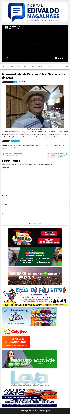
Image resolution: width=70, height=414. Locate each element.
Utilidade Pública (38, 66)
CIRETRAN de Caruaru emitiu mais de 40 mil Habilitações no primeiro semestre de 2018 (56, 155)
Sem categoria (15, 141)
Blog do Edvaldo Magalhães (30, 145)
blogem (22, 82)
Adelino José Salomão (14, 145)
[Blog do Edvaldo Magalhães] (3, 66)
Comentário (6, 168)
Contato (50, 66)
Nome (4, 196)
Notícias (10, 66)
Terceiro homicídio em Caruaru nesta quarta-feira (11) (14, 154)
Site (3, 214)
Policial (18, 66)
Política (27, 66)
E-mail (4, 205)
